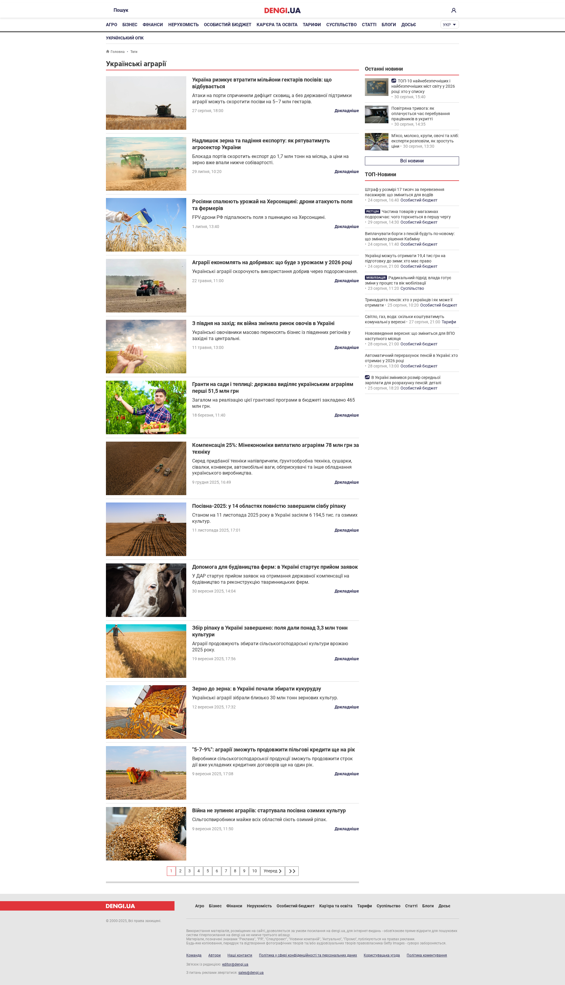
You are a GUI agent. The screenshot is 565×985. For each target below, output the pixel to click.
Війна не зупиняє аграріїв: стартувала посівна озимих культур (269, 810)
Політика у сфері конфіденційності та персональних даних (308, 955)
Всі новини (412, 161)
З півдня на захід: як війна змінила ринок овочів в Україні (263, 323)
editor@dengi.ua (235, 964)
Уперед (271, 870)
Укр (447, 24)
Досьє (408, 24)
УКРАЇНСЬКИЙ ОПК (125, 38)
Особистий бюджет (227, 24)
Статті (369, 24)
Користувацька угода (382, 955)
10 (254, 870)
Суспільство (341, 24)
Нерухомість (183, 24)
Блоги (389, 24)
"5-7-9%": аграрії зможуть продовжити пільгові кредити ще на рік (273, 749)
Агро (111, 24)
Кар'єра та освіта (277, 24)
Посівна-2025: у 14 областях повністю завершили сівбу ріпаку (269, 506)
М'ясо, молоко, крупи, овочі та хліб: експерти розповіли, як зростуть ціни (425, 141)
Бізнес (129, 24)
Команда (194, 955)
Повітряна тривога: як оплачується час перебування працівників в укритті (420, 113)
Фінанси (153, 24)
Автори (214, 955)
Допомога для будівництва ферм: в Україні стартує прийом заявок (275, 567)
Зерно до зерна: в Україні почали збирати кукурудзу (256, 688)
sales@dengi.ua (251, 973)
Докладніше (347, 110)
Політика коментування (427, 955)
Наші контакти (239, 955)
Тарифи (312, 24)
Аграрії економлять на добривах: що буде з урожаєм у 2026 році (272, 262)
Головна (117, 52)
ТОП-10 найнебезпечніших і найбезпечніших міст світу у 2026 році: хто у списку (423, 86)
